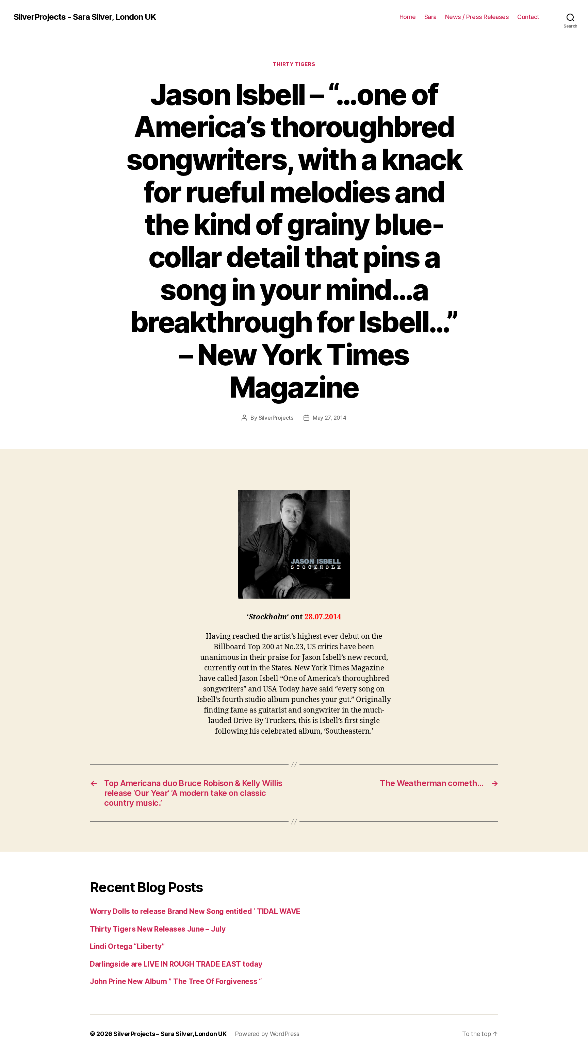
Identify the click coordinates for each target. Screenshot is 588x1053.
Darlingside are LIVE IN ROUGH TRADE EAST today (176, 964)
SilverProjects (276, 417)
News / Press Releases (477, 16)
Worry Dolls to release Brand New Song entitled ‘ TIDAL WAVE (195, 911)
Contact (528, 16)
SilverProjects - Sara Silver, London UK (85, 17)
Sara (430, 16)
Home (407, 16)
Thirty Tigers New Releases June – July (158, 929)
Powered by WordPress (267, 1033)
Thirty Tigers (294, 64)
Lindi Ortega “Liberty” (127, 946)
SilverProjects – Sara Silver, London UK (169, 1033)
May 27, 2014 (329, 417)
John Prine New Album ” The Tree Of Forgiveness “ (176, 981)
